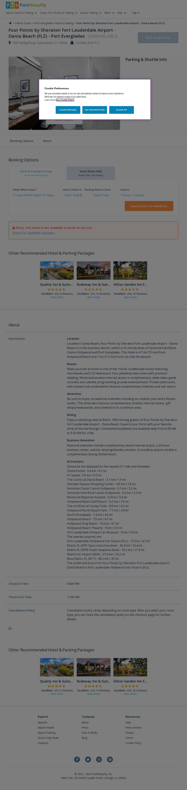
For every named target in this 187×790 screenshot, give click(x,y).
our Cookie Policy (65, 100)
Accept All (121, 110)
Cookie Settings (68, 110)
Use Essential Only (95, 110)
